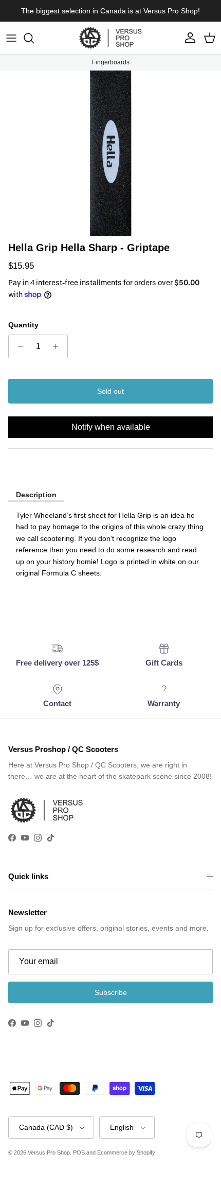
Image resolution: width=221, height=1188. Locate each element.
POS (79, 1152)
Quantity (23, 325)
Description (36, 495)
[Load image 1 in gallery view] (110, 154)
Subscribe (111, 992)
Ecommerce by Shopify (126, 1152)
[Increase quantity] (58, 346)
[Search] (34, 38)
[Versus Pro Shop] (110, 38)
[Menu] (11, 38)
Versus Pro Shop (49, 1152)
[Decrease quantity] (18, 346)
